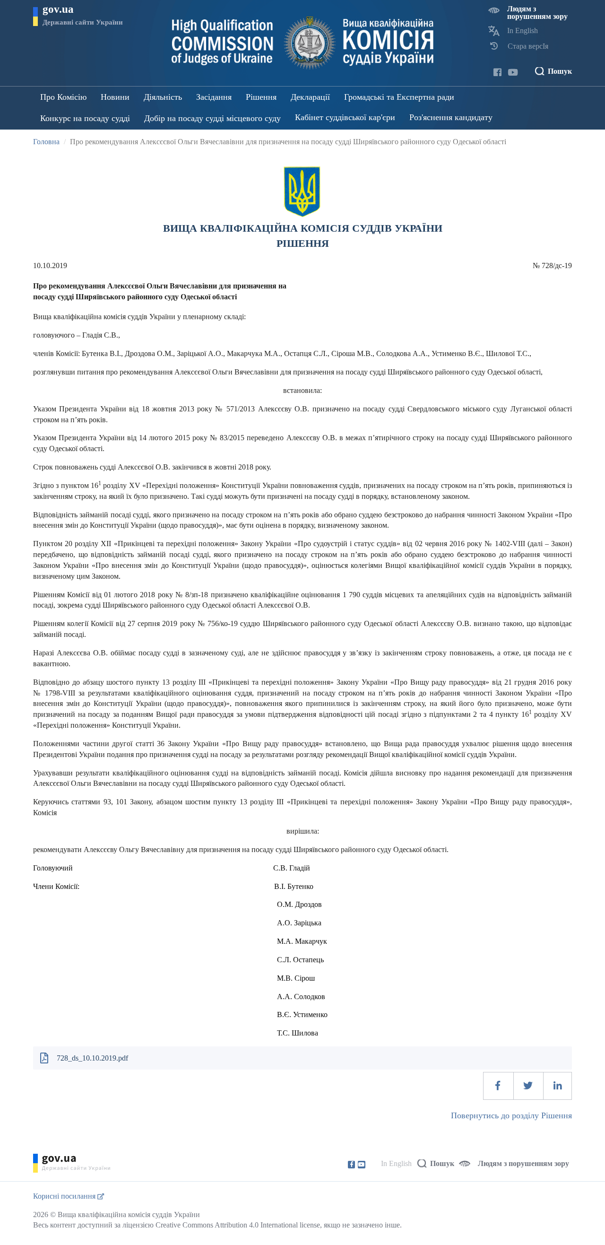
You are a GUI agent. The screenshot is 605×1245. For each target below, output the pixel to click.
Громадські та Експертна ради (399, 97)
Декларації (310, 97)
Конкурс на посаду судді (85, 118)
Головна (46, 142)
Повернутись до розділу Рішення (511, 1115)
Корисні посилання (65, 1196)
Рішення (261, 97)
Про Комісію (63, 97)
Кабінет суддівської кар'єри (345, 117)
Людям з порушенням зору (537, 12)
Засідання (214, 97)
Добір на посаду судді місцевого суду (212, 118)
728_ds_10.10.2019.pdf (92, 1058)
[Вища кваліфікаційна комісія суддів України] (303, 43)
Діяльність (163, 97)
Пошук (560, 71)
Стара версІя (528, 46)
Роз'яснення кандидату (451, 117)
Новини (115, 97)
